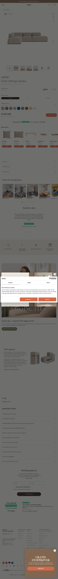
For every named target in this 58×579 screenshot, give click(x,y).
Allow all (47, 299)
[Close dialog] (55, 274)
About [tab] (48, 282)
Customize (28, 299)
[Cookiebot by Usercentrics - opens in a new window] (50, 279)
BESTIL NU (40, 568)
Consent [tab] (10, 282)
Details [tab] (29, 282)
